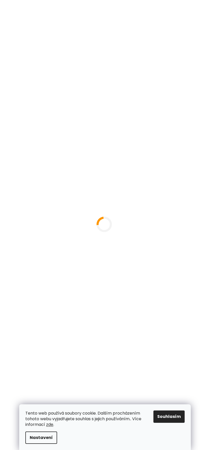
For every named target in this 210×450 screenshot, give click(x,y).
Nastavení (41, 438)
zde (49, 424)
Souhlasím (169, 416)
